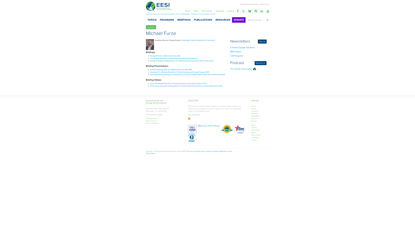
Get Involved (207, 11)
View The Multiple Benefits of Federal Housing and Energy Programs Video (178, 83)
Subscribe (220, 11)
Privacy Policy (150, 153)
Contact (230, 11)
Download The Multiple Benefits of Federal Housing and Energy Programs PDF (179, 72)
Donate (239, 19)
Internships (255, 130)
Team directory (151, 121)
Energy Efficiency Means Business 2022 (165, 56)
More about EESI (194, 115)
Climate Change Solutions (242, 47)
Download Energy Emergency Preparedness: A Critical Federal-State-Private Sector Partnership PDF (187, 75)
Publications (203, 19)
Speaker (151, 27)
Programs (167, 19)
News (195, 11)
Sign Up (262, 41)
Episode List (260, 63)
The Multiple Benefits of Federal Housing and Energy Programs (174, 58)
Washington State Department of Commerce (198, 40)
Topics (152, 19)
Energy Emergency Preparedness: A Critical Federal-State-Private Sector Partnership (182, 61)
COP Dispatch (236, 56)
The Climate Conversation (241, 69)
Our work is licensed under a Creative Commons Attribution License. (210, 151)
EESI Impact (235, 51)
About (187, 11)
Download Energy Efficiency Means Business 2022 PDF (171, 70)
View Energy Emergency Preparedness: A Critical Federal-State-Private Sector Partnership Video (186, 86)
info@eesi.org (151, 118)
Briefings (184, 19)
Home (253, 106)
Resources (222, 19)
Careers (254, 128)
